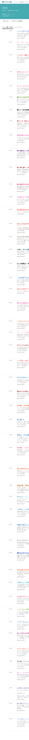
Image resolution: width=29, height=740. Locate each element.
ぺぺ (5, 8)
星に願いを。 (21, 419)
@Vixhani (4, 10)
